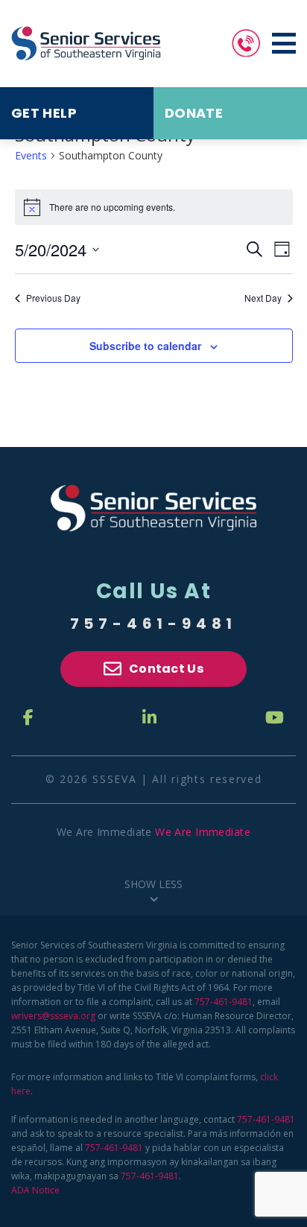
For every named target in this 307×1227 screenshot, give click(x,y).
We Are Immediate (202, 832)
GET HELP (44, 113)
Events (31, 155)
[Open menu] (284, 43)
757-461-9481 (154, 623)
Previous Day (53, 298)
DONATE (194, 113)
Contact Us (166, 668)
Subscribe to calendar (145, 345)
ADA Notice (35, 1190)
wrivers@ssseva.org (53, 1015)
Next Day (263, 298)
